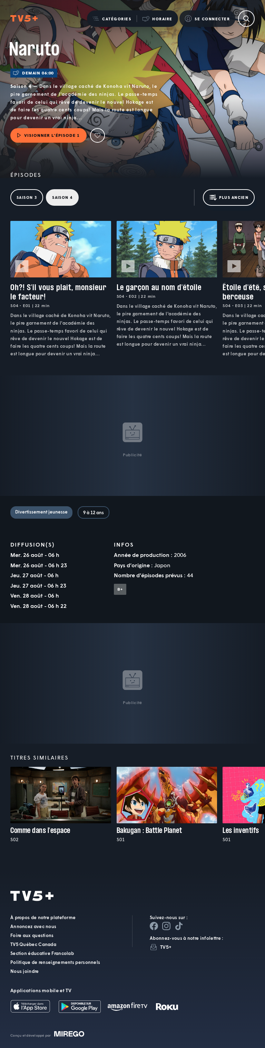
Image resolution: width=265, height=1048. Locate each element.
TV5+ (165, 947)
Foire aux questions (32, 935)
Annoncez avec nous (33, 926)
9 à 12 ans (93, 512)
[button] (112, 18)
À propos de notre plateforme (43, 917)
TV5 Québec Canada (33, 944)
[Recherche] (246, 18)
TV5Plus (24, 18)
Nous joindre (24, 971)
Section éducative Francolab (42, 953)
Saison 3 (27, 197)
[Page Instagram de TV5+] (166, 926)
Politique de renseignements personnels (55, 962)
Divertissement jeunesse (41, 512)
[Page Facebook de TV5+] (154, 926)
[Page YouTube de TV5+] (179, 926)
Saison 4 (62, 197)
